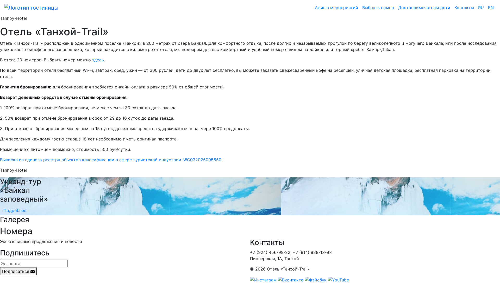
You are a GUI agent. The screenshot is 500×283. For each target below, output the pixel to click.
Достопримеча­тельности (424, 7)
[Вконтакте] (290, 279)
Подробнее (14, 210)
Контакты (464, 7)
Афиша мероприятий (336, 7)
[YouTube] (338, 279)
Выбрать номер (378, 7)
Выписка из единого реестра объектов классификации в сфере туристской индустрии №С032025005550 (110, 159)
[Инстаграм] (263, 279)
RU (481, 7)
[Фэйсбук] (316, 279)
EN (491, 7)
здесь (98, 59)
